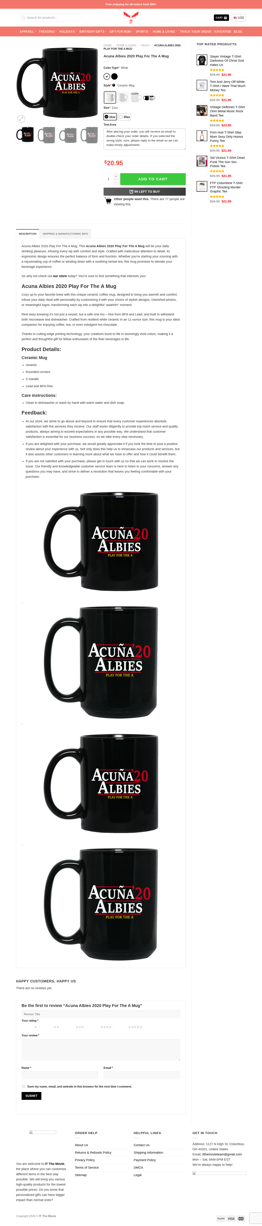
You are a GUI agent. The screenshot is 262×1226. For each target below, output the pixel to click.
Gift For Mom (120, 31)
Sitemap (81, 1175)
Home (108, 45)
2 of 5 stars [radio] (46, 1027)
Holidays (67, 31)
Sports (142, 31)
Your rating (30, 1020)
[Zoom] (21, 119)
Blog (238, 31)
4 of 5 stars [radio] (93, 1027)
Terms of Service (87, 1167)
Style (109, 85)
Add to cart (153, 179)
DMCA (138, 1167)
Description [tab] (27, 233)
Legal (138, 1175)
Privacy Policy (85, 1160)
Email (108, 1067)
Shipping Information (148, 1152)
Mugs (145, 45)
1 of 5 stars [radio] (27, 1027)
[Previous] (22, 82)
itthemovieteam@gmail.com (222, 1154)
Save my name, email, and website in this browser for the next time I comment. (79, 1086)
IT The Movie (54, 1164)
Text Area (110, 124)
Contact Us (142, 1145)
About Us (81, 1145)
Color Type (111, 67)
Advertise (222, 31)
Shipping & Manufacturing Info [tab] (65, 233)
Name (26, 1067)
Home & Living (164, 31)
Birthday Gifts (91, 31)
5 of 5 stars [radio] (121, 1027)
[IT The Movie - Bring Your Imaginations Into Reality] (131, 18)
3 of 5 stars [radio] (68, 1027)
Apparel (27, 31)
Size (107, 107)
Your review (30, 1035)
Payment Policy (145, 1160)
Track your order (196, 31)
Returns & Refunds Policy (93, 1152)
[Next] (92, 82)
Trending (47, 31)
